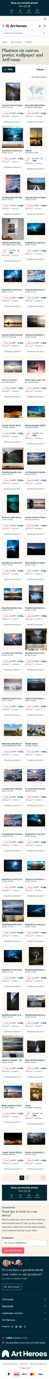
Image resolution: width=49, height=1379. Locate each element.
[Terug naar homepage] (16, 26)
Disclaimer (23, 1364)
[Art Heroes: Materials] (45, 1306)
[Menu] (3, 26)
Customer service (12, 1313)
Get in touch (13, 1286)
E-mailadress (8, 1238)
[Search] (43, 33)
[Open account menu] (39, 26)
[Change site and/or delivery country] (45, 18)
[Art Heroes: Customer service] (45, 1313)
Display (40, 69)
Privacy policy (24, 1368)
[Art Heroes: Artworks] (45, 1299)
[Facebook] (20, 1326)
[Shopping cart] (44, 26)
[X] (24, 1326)
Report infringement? (38, 1364)
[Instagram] (12, 1326)
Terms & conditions (10, 1364)
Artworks (7, 1299)
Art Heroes (8, 1319)
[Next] (42, 1178)
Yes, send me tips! (13, 1250)
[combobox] (21, 33)
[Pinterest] (16, 1326)
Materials (7, 1306)
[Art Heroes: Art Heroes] (45, 1320)
